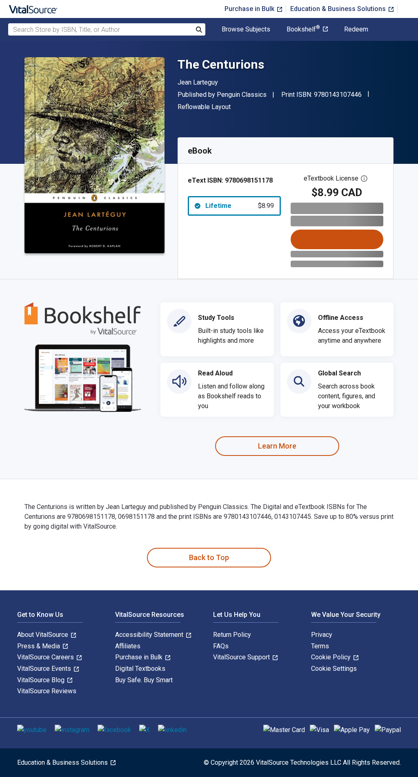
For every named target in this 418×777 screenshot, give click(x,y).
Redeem (356, 29)
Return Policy (232, 635)
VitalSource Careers (46, 657)
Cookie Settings (334, 668)
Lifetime (239, 206)
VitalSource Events (45, 668)
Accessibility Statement (150, 635)
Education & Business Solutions (338, 9)
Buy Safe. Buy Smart (144, 680)
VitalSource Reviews (46, 691)
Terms (320, 646)
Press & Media (39, 646)
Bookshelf (303, 29)
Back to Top (209, 557)
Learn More (277, 446)
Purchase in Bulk (250, 9)
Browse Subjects (246, 29)
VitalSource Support (242, 657)
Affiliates (127, 646)
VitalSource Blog (41, 680)
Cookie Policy (331, 657)
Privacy (321, 635)
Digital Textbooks (140, 668)
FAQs (221, 646)
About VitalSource (43, 635)
